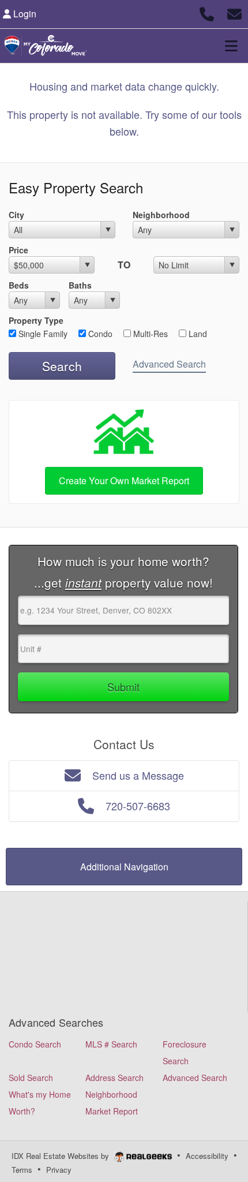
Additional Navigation (124, 866)
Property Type (36, 320)
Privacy (59, 1169)
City (16, 214)
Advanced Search (169, 364)
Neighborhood (161, 214)
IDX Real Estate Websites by (61, 1155)
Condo (99, 333)
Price (18, 250)
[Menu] (231, 45)
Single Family (41, 333)
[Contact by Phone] (207, 12)
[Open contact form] (234, 12)
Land (196, 333)
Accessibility (207, 1155)
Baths (80, 285)
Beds (19, 285)
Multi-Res (149, 333)
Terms (22, 1169)
